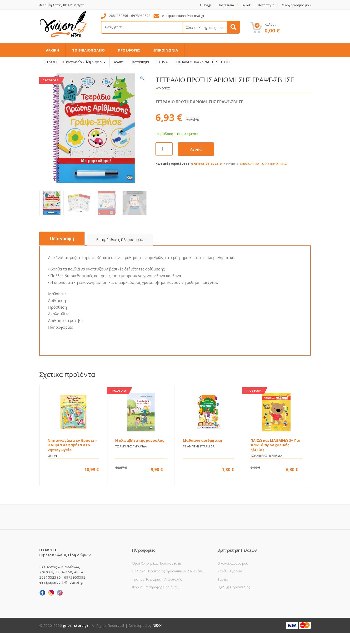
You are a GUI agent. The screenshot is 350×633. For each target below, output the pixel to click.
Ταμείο (222, 579)
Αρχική (118, 61)
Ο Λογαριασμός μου (296, 5)
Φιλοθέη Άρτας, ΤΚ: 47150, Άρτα (62, 5)
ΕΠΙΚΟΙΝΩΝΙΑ (165, 50)
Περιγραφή (62, 238)
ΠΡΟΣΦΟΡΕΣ (129, 50)
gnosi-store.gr (75, 625)
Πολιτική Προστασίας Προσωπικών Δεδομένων (168, 571)
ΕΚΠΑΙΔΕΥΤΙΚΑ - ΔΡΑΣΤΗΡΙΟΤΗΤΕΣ (263, 164)
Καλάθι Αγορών (229, 571)
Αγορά (196, 149)
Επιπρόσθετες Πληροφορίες (120, 239)
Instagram (226, 5)
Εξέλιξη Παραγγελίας (233, 587)
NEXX (157, 625)
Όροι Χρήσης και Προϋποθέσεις (156, 563)
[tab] (62, 239)
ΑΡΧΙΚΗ (52, 50)
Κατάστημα (266, 5)
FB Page (206, 5)
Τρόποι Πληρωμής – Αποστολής (157, 579)
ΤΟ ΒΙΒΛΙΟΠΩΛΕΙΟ (88, 50)
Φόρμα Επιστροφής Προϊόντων (156, 587)
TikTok (246, 5)
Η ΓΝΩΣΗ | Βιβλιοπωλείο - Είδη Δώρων (73, 61)
